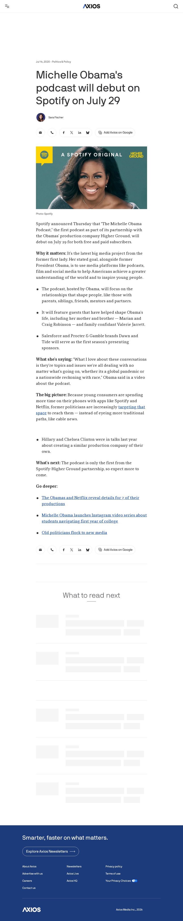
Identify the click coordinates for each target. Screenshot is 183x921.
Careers (27, 880)
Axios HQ (72, 880)
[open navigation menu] (7, 6)
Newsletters (74, 866)
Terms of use (113, 873)
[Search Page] (176, 6)
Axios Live (73, 873)
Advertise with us (32, 873)
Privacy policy (114, 866)
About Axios (29, 866)
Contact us (28, 888)
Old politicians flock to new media (74, 533)
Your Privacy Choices (118, 880)
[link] (40, 132)
